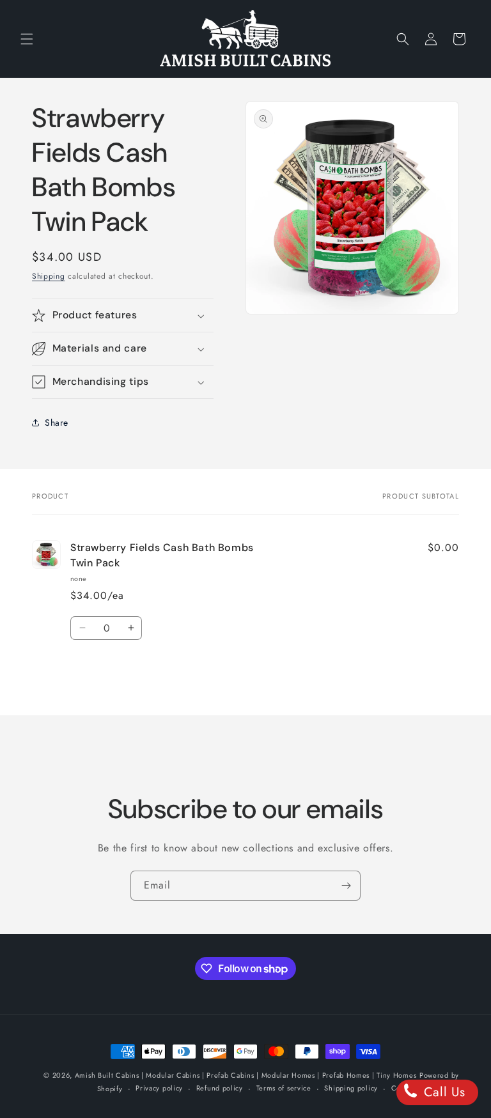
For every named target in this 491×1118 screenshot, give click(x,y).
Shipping (48, 276)
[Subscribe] (346, 886)
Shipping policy (351, 1088)
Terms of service (283, 1088)
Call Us (442, 1092)
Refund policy (219, 1088)
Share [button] (56, 422)
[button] (27, 39)
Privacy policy (159, 1088)
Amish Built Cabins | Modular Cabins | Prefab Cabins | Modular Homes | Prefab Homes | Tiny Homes (246, 1075)
